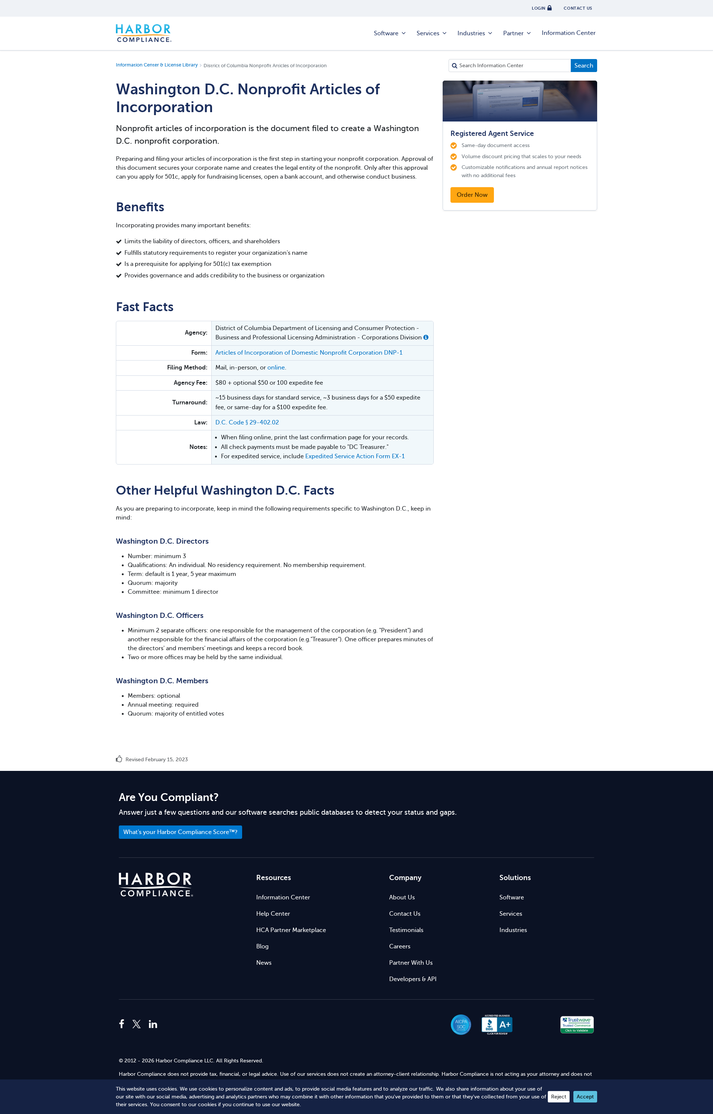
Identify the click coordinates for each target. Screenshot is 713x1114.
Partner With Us (411, 963)
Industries (471, 33)
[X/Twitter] (136, 1024)
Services (428, 33)
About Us (402, 897)
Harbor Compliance (144, 33)
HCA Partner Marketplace (291, 930)
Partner (513, 33)
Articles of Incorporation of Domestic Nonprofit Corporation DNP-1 (309, 352)
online (276, 367)
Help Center (273, 914)
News (263, 963)
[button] (426, 337)
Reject (558, 1097)
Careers (399, 946)
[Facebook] (123, 1024)
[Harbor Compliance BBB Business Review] (493, 1024)
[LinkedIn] (153, 1024)
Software (386, 33)
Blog (262, 946)
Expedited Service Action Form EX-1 (355, 456)
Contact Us (404, 914)
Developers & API (413, 979)
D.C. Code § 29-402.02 (247, 422)
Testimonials (406, 930)
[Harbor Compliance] (156, 885)
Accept (585, 1097)
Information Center (569, 33)
